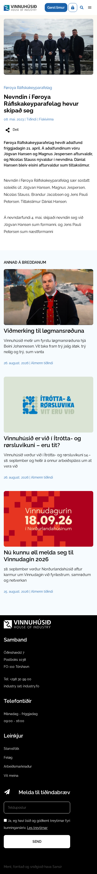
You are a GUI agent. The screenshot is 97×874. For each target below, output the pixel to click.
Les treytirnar (37, 828)
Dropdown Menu (89, 7)
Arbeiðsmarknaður (18, 766)
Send (36, 841)
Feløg (8, 757)
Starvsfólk (11, 748)
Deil (16, 129)
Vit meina (11, 775)
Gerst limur (56, 7)
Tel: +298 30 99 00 (17, 679)
